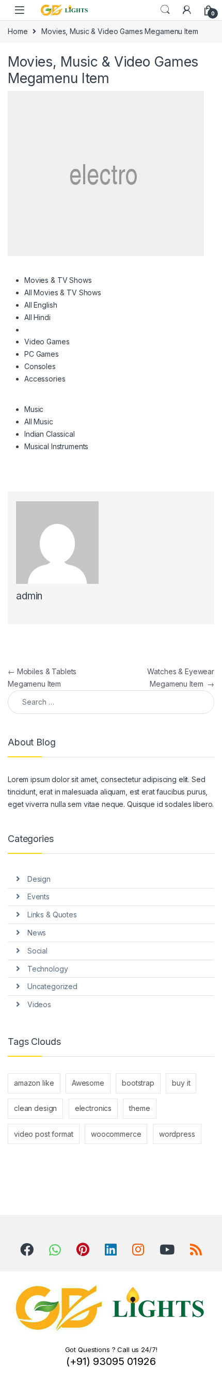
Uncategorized (52, 986)
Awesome (88, 1082)
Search (165, 9)
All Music (38, 421)
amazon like (34, 1082)
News (36, 932)
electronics (93, 1108)
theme (139, 1108)
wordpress (177, 1134)
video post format (43, 1134)
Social (37, 950)
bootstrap (138, 1082)
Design (39, 879)
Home (17, 31)
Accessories (44, 378)
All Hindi (37, 317)
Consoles (40, 366)
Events (38, 896)
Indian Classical (49, 434)
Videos (39, 1004)
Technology (47, 968)
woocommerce (116, 1134)
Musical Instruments (56, 446)
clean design (35, 1108)
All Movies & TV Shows (62, 292)
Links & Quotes (52, 914)
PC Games (41, 354)
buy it (181, 1082)
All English (40, 304)
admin (29, 596)
